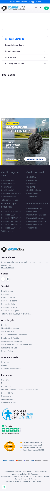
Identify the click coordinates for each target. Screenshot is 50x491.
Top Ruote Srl (25, 481)
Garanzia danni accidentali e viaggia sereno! (25, 2)
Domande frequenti (9, 396)
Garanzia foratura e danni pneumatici (16, 345)
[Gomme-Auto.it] (13, 8)
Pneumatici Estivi (8, 304)
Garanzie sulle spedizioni (11, 341)
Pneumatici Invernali (9, 307)
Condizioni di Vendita (10, 338)
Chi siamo (5, 380)
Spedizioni (5, 325)
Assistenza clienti (8, 403)
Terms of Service (21, 479)
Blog (3, 383)
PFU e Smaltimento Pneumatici (14, 335)
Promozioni (6, 386)
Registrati (5, 362)
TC (43, 481)
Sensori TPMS (7, 393)
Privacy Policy (7, 351)
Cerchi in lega (7, 291)
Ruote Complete (8, 298)
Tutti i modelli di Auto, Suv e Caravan (16, 314)
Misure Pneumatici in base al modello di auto (19, 390)
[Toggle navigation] (36, 8)
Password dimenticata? (10, 369)
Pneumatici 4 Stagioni (10, 311)
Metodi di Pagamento (10, 328)
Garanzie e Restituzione (11, 332)
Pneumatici (5, 294)
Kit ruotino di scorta (9, 301)
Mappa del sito (7, 399)
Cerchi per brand (35, 172)
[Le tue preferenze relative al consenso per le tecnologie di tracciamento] (4, 487)
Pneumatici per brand (37, 203)
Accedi (4, 366)
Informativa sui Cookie (10, 348)
